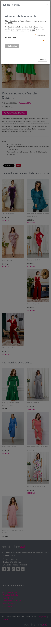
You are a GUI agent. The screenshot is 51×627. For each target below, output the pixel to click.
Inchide (43, 59)
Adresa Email (24, 37)
